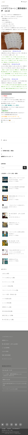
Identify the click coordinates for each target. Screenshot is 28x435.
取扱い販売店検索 (6, 355)
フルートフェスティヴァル (18, 253)
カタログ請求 (5, 351)
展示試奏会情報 (6, 311)
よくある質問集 (5, 347)
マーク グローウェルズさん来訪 (10, 389)
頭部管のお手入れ (13, 259)
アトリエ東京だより (7, 277)
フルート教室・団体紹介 (8, 294)
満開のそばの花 (6, 379)
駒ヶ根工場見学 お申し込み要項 (10, 344)
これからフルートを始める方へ (17, 205)
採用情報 (9, 428)
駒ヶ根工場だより (16, 217)
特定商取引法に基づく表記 (7, 430)
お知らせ (5, 140)
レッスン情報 (5, 302)
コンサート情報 (6, 286)
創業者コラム (5, 307)
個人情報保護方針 (16, 428)
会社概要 (3, 428)
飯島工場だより (6, 315)
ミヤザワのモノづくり (7, 336)
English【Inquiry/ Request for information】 (10, 432)
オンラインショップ (7, 281)
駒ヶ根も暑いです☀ (14, 241)
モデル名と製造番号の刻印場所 (17, 187)
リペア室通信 (15, 181)
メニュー (25, 1)
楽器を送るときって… (14, 222)
